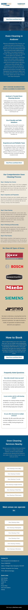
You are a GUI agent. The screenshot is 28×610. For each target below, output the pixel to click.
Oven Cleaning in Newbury (14, 543)
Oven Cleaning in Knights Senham (14, 484)
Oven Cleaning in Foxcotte (14, 479)
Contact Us (3, 582)
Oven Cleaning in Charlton (14, 473)
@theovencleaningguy (9, 570)
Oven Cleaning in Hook (14, 538)
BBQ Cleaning (4, 580)
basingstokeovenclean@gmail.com (11, 560)
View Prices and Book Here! (14, 19)
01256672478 (21, 4)
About (2, 583)
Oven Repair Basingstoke (14, 76)
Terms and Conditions (6, 587)
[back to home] (4, 4)
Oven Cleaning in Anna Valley (14, 468)
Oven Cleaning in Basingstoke (14, 527)
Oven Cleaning (4, 578)
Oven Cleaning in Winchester (14, 549)
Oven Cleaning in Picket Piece (14, 489)
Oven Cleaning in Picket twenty (14, 495)
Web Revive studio (17, 607)
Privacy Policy (4, 585)
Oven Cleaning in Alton (14, 522)
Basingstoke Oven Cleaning (12, 568)
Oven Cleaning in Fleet (14, 533)
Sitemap (3, 589)
